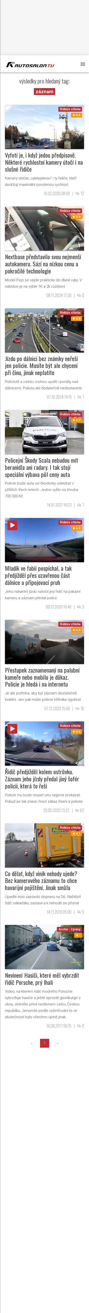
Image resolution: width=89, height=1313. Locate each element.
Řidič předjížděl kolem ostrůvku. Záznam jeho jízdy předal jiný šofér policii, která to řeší (42, 778)
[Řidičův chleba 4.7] (44, 431)
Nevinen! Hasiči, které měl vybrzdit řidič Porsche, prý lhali (42, 979)
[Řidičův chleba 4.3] (44, 641)
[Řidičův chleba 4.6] (44, 126)
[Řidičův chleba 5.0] (44, 228)
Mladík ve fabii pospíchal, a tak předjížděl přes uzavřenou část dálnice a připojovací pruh (38, 575)
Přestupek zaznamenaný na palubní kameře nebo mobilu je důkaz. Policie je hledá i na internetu (42, 677)
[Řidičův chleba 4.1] (44, 845)
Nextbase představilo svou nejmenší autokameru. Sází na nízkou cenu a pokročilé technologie (43, 263)
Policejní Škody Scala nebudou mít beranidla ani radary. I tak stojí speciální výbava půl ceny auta (41, 467)
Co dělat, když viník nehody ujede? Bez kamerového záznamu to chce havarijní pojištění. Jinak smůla (41, 880)
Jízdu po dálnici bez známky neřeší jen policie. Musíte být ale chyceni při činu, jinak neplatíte (41, 365)
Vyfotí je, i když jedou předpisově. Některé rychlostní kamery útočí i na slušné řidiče (44, 162)
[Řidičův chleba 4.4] (44, 540)
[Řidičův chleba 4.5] (44, 743)
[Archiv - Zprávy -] (44, 946)
